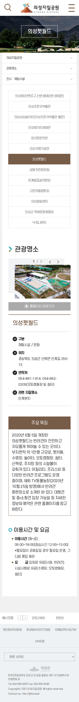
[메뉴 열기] (71, 8)
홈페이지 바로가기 (42, 306)
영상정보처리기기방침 (38, 629)
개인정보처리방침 (12, 629)
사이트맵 (39, 641)
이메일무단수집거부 (65, 629)
